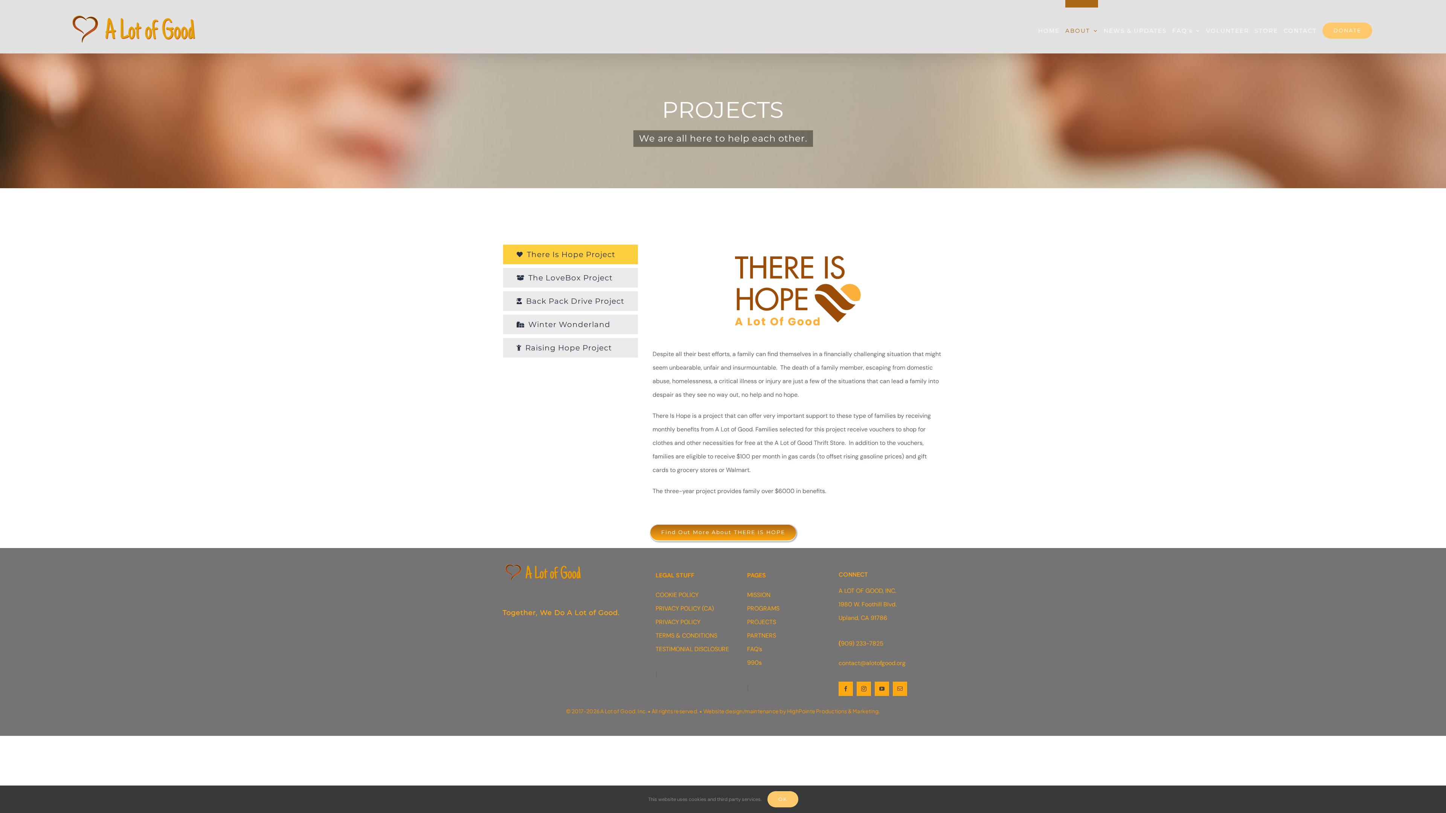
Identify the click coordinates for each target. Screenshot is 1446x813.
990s (754, 663)
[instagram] (864, 689)
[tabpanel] (798, 375)
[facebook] (846, 689)
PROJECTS (761, 622)
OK (782, 799)
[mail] (900, 689)
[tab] (570, 254)
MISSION (758, 595)
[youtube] (882, 689)
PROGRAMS (763, 608)
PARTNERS (761, 635)
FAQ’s (754, 649)
